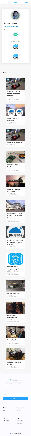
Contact (15, 34)
